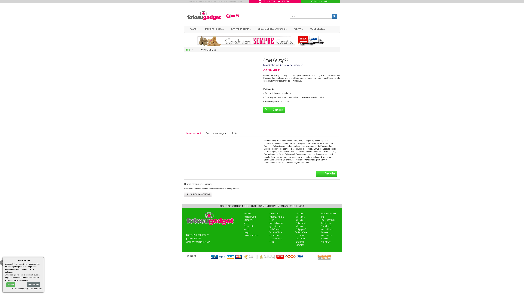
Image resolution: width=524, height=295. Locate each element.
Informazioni (193, 133)
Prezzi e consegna (216, 133)
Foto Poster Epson (250, 216)
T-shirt (225, 1)
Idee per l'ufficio (240, 29)
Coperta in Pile (249, 226)
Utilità (233, 133)
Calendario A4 (300, 213)
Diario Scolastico (275, 229)
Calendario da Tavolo (251, 235)
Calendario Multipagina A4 (300, 221)
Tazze (215, 1)
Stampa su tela (203, 1)
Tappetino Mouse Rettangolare (276, 234)
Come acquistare (281, 205)
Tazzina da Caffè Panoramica (301, 234)
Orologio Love (326, 241)
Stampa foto (317, 29)
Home (188, 49)
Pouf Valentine (326, 223)
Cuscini (220, 1)
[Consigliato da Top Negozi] (328, 257)
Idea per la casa (193, 1)
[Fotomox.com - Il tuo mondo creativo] (204, 15)
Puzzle (210, 1)
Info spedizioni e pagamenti (262, 205)
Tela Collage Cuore (328, 219)
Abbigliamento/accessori (271, 29)
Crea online (278, 109)
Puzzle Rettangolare (277, 223)
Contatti (302, 205)
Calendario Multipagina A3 (300, 228)
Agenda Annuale (275, 226)
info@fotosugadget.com (200, 242)
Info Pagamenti (191, 256)
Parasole (246, 229)
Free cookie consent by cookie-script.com (26, 289)
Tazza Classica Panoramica (300, 240)
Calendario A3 (300, 216)
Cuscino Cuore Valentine (326, 237)
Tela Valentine (326, 226)
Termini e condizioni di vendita (237, 205)
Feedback (293, 205)
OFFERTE (240, 1)
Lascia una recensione (198, 194)
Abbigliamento (232, 1)
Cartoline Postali (275, 213)
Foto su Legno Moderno (249, 221)
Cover (193, 29)
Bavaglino (247, 232)
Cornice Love (300, 244)
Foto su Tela (248, 213)
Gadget (298, 29)
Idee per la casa (214, 29)
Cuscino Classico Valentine (327, 231)
